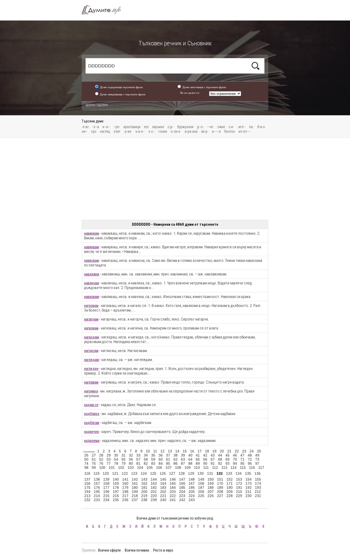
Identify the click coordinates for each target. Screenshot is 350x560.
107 (169, 467)
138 (97, 479)
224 (192, 496)
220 (154, 496)
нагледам (91, 359)
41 (198, 455)
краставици (131, 127)
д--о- (200, 127)
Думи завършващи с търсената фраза (122, 94)
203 (173, 492)
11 (155, 451)
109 (187, 467)
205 (192, 492)
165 (173, 483)
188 (211, 487)
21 (229, 451)
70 (235, 459)
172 (239, 483)
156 (87, 483)
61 (168, 459)
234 (106, 500)
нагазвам (91, 305)
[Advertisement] (175, 179)
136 (257, 473)
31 (123, 455)
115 (243, 467)
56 (131, 459)
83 (153, 463)
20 (222, 451)
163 (154, 483)
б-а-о (261, 127)
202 (163, 492)
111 (206, 467)
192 (248, 487)
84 (161, 463)
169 (211, 483)
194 (87, 492)
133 (229, 473)
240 (163, 500)
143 (144, 479)
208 (220, 492)
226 (211, 496)
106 (159, 467)
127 (172, 473)
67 (213, 459)
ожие (221, 127)
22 (237, 451)
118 (87, 473)
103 (131, 467)
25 (259, 451)
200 (144, 492)
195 (97, 492)
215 (106, 496)
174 (258, 483)
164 (163, 483)
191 (239, 487)
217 (125, 496)
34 (146, 455)
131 (210, 473)
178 (116, 487)
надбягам (91, 422)
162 (144, 483)
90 (205, 463)
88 (190, 463)
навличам (91, 283)
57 (138, 459)
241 (173, 500)
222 (173, 496)
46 (235, 455)
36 (161, 455)
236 (125, 500)
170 (220, 483)
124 (144, 473)
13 (170, 451)
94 (235, 463)
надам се (91, 404)
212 (258, 492)
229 (239, 496)
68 (220, 459)
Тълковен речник (104, 9)
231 (258, 496)
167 (192, 483)
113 (224, 467)
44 (220, 455)
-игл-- (241, 127)
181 (144, 487)
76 (101, 463)
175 (87, 487)
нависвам (91, 260)
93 (227, 463)
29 (109, 455)
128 (182, 473)
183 (163, 487)
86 (175, 463)
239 (154, 500)
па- (251, 127)
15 (185, 451)
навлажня (91, 274)
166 (182, 483)
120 (106, 473)
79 (123, 463)
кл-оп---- (245, 131)
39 (183, 455)
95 (242, 463)
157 (97, 483)
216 (116, 496)
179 (125, 487)
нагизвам (91, 328)
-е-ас (85, 127)
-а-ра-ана (191, 131)
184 (173, 487)
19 (214, 451)
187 (201, 487)
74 (86, 463)
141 (125, 479)
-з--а (95, 127)
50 (86, 459)
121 (115, 473)
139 (106, 479)
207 (211, 492)
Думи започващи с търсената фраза (204, 87)
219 (144, 496)
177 (106, 487)
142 (135, 479)
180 (135, 487)
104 (140, 467)
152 (230, 479)
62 (175, 459)
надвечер (91, 431)
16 (192, 451)
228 (230, 496)
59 (153, 459)
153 (239, 479)
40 (190, 455)
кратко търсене (97, 105)
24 (252, 451)
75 (94, 463)
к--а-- (106, 127)
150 (211, 479)
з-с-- (151, 131)
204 (182, 492)
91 (213, 463)
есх (146, 127)
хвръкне (158, 127)
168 (201, 483)
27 (94, 455)
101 (112, 467)
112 (215, 467)
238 (144, 500)
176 (97, 487)
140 (116, 479)
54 (116, 459)
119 (96, 473)
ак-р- (204, 131)
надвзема (91, 440)
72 (250, 459)
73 (257, 459)
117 (261, 467)
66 (205, 459)
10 (148, 451)
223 (182, 496)
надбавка (91, 413)
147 (182, 479)
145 (163, 479)
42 (205, 455)
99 (94, 467)
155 (258, 479)
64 (190, 459)
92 (220, 463)
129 (191, 473)
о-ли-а (175, 131)
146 (173, 479)
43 (213, 455)
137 (87, 479)
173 (248, 483)
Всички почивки (137, 550)
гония (162, 131)
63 (183, 459)
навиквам (91, 233)
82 (146, 463)
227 (220, 496)
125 (153, 473)
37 (168, 455)
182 (154, 487)
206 (201, 492)
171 (230, 483)
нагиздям (91, 337)
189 (220, 487)
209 (230, 492)
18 (207, 451)
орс (93, 131)
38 (175, 455)
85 (168, 463)
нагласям (91, 350)
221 (163, 496)
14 (177, 451)
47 (242, 455)
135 (248, 473)
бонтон (229, 131)
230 (248, 496)
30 (116, 455)
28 (101, 455)
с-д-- (171, 127)
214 (97, 496)
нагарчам (91, 319)
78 (116, 463)
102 (121, 467)
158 (106, 483)
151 (220, 479)
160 (125, 483)
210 (239, 492)
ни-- (84, 131)
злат (117, 131)
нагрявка (91, 391)
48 (250, 455)
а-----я (216, 131)
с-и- (231, 127)
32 (131, 455)
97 (257, 463)
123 (134, 473)
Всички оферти (109, 550)
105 (150, 467)
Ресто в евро (163, 550)
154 (248, 479)
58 (146, 459)
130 (201, 473)
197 (116, 492)
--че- (210, 127)
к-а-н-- (140, 131)
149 (201, 479)
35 (153, 455)
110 (197, 467)
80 (131, 463)
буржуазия (185, 127)
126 (163, 473)
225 (201, 496)
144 (154, 479)
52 (101, 459)
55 (123, 459)
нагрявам (91, 382)
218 (135, 496)
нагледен (91, 368)
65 (198, 459)
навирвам (91, 247)
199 (135, 492)
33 (138, 455)
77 (109, 463)
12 (162, 451)
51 (94, 459)
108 (178, 467)
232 (87, 500)
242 (182, 500)
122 (125, 473)
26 (86, 455)
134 (238, 473)
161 (135, 483)
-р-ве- (128, 131)
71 (242, 459)
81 (138, 463)
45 (227, 455)
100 (102, 467)
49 (257, 455)
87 (183, 463)
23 (244, 451)
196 (106, 492)
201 (154, 492)
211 (248, 492)
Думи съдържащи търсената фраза (121, 87)
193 (258, 487)
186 (192, 487)
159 (116, 483)
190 (230, 487)
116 (252, 467)
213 (87, 496)
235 (116, 500)
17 (200, 451)
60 (161, 459)
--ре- (117, 127)
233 (97, 500)
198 (125, 492)
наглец (105, 131)
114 (233, 467)
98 (86, 467)
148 (192, 479)
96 (250, 463)
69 (227, 459)
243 (192, 500)
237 (135, 500)
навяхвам (91, 296)
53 (109, 459)
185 (182, 487)
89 (198, 463)
